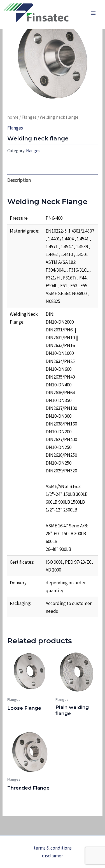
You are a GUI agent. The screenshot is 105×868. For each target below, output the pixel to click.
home (12, 117)
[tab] (52, 180)
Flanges (29, 117)
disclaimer (52, 856)
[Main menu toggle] (93, 13)
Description (19, 180)
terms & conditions (53, 848)
